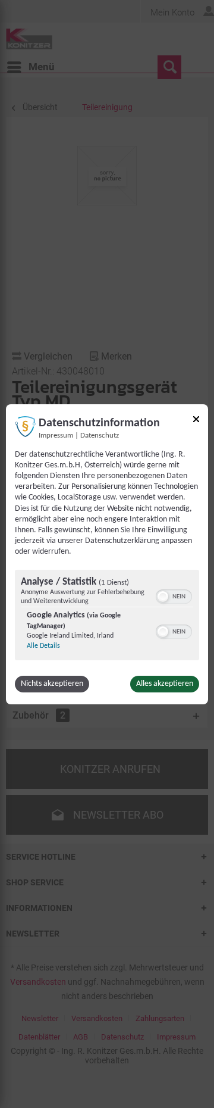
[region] (107, 616)
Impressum (56, 435)
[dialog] (107, 554)
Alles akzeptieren (164, 683)
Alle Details (43, 646)
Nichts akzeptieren (52, 683)
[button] (163, 596)
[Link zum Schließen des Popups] (196, 420)
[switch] (174, 595)
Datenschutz (99, 435)
